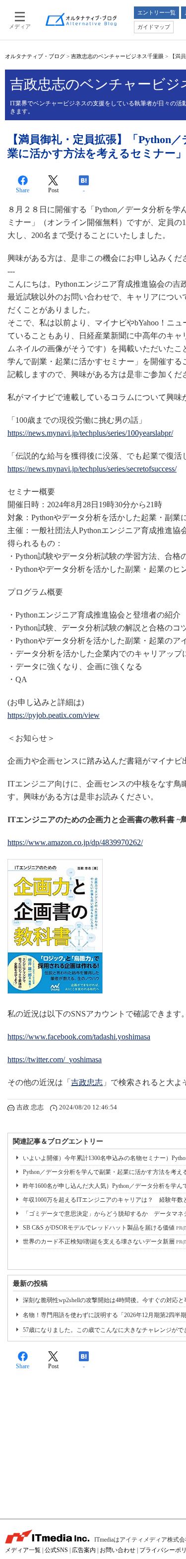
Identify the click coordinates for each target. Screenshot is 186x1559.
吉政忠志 (87, 1082)
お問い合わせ (117, 1550)
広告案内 (84, 1550)
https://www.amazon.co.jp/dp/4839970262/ (75, 842)
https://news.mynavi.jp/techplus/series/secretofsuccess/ (92, 469)
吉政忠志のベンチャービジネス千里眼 (117, 56)
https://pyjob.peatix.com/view (53, 715)
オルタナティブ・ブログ (35, 56)
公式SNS (56, 1550)
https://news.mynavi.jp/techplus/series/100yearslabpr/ (90, 433)
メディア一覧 (23, 1550)
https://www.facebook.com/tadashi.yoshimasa (78, 1036)
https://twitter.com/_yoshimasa (54, 1059)
